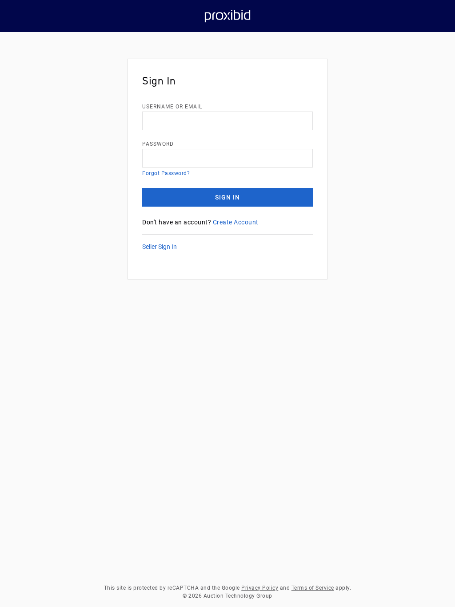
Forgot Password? (166, 173)
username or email (172, 107)
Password (158, 144)
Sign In (227, 197)
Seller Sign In (159, 246)
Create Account (236, 222)
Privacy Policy (259, 588)
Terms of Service (312, 588)
